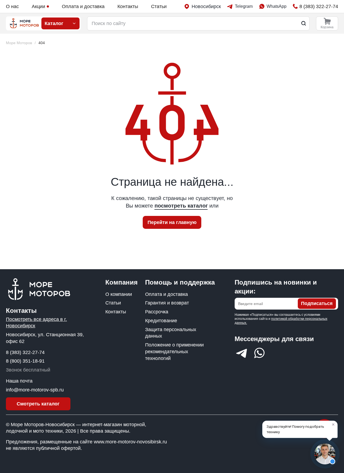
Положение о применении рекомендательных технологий (174, 351)
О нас (12, 6)
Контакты (127, 6)
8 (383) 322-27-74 (25, 352)
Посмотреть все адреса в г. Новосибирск (36, 323)
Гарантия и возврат (167, 303)
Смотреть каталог (38, 404)
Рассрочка (156, 311)
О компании (118, 294)
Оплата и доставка (83, 6)
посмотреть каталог (181, 206)
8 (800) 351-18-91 (25, 361)
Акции (38, 6)
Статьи (159, 6)
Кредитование (161, 320)
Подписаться (317, 303)
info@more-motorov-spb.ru (35, 390)
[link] (41, 42)
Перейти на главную (172, 222)
